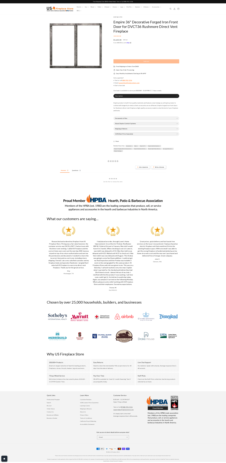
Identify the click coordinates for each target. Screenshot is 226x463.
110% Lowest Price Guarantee (89, 402)
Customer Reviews (85, 399)
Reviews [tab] (63, 170)
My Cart (49, 405)
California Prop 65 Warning (88, 421)
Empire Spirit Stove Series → (154, 148)
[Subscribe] (127, 437)
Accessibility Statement (87, 424)
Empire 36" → (143, 145)
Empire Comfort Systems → (154, 145)
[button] (80, 7)
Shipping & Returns (86, 409)
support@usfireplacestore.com (129, 83)
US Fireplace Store (115, 452)
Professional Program (53, 399)
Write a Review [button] (159, 167)
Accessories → (129, 145)
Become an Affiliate (53, 415)
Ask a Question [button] (143, 167)
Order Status (51, 409)
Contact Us (50, 412)
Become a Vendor (52, 418)
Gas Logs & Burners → (168, 148)
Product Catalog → (118, 151)
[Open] (4, 459)
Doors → (136, 145)
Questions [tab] (75, 170)
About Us (83, 412)
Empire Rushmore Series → (140, 148)
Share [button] (117, 141)
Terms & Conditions (86, 418)
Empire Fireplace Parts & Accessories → (123, 148)
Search (49, 402)
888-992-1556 (127, 80)
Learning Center (85, 405)
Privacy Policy (84, 415)
